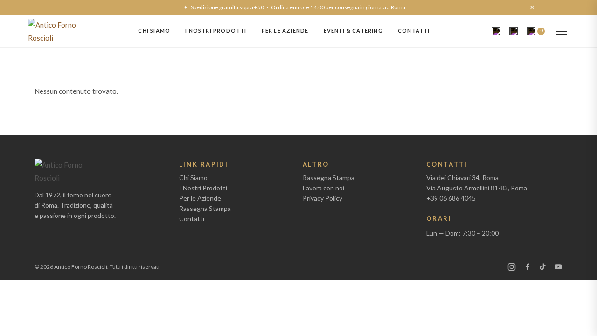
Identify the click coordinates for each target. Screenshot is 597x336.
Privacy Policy (322, 198)
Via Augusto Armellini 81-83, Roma (476, 188)
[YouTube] (558, 266)
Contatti (414, 31)
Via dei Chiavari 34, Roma (462, 178)
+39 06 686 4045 (451, 198)
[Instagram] (511, 267)
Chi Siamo (154, 31)
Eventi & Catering (353, 31)
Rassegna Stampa (205, 208)
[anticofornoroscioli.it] (52, 31)
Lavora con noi (323, 188)
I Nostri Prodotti (215, 31)
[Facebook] (527, 267)
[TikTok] (543, 267)
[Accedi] (513, 31)
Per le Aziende (285, 31)
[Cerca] (496, 31)
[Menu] (561, 31)
